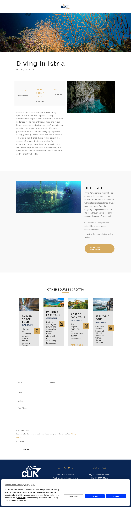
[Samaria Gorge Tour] (29, 304)
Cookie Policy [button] (21, 498)
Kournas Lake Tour (53, 313)
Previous (15, 320)
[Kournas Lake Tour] (53, 302)
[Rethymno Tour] (103, 304)
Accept (116, 496)
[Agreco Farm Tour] (78, 303)
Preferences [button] (21, 500)
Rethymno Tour (102, 317)
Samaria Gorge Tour (27, 319)
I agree (21, 441)
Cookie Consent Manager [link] (14, 485)
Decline (95, 496)
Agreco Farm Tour (78, 315)
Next (116, 320)
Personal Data (22, 430)
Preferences (73, 496)
